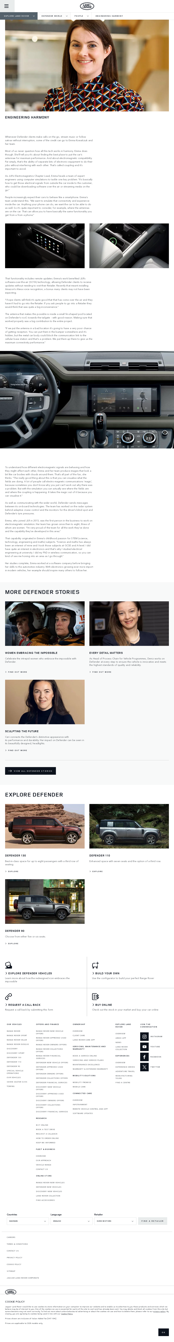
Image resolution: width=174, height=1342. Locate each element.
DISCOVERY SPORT (15, 1053)
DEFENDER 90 (13, 1066)
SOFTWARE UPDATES (83, 1113)
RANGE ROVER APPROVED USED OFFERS (51, 1039)
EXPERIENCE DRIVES (125, 1067)
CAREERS (11, 1237)
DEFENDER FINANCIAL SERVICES (51, 1082)
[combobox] (28, 1221)
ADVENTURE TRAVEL (125, 1071)
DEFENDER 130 (14, 1057)
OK (164, 1332)
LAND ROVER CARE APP (84, 1040)
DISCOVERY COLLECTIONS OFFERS (48, 1106)
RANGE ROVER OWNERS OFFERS (51, 1044)
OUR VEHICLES (14, 1077)
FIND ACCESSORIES (45, 1200)
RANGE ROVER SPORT (17, 1035)
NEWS (118, 1042)
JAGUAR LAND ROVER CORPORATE (23, 1278)
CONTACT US (42, 1169)
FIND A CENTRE (123, 1082)
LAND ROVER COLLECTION (48, 1196)
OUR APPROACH (43, 1160)
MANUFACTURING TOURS (124, 1077)
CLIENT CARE (79, 1035)
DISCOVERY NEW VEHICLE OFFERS (48, 1088)
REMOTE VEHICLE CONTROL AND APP (90, 1109)
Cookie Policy (67, 1314)
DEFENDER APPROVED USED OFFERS (49, 1068)
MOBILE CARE (79, 1087)
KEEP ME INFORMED (45, 1142)
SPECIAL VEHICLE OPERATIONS (15, 1071)
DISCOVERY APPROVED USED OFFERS (50, 1094)
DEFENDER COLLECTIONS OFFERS (52, 1078)
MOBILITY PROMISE (82, 1082)
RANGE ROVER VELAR (17, 1040)
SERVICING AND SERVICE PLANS (88, 1060)
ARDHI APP (121, 1038)
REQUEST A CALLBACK (47, 1134)
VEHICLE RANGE (43, 1165)
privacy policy (159, 1311)
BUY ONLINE (42, 1125)
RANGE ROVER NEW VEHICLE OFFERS (49, 1032)
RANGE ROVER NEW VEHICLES (50, 1182)
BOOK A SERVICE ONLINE (85, 1056)
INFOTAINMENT (80, 1104)
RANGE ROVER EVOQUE (18, 1044)
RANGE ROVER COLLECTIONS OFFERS (49, 1050)
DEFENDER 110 (14, 1062)
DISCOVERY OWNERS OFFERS (50, 1100)
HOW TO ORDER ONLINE (47, 1138)
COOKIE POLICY (14, 1264)
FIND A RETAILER (153, 1221)
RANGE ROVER (13, 1031)
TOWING (11, 1086)
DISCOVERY (12, 1048)
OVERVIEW (41, 1156)
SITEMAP (11, 1271)
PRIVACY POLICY (14, 1257)
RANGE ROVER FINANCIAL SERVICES (48, 1057)
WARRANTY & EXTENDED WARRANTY (90, 1069)
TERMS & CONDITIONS (17, 1244)
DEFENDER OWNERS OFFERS (50, 1073)
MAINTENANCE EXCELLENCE (86, 1064)
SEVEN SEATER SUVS (17, 1082)
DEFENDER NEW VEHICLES (49, 1187)
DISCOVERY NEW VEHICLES (49, 1191)
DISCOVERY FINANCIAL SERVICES (52, 1111)
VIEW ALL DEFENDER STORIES (33, 771)
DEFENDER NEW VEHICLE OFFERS (52, 1062)
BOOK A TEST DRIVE (45, 1129)
